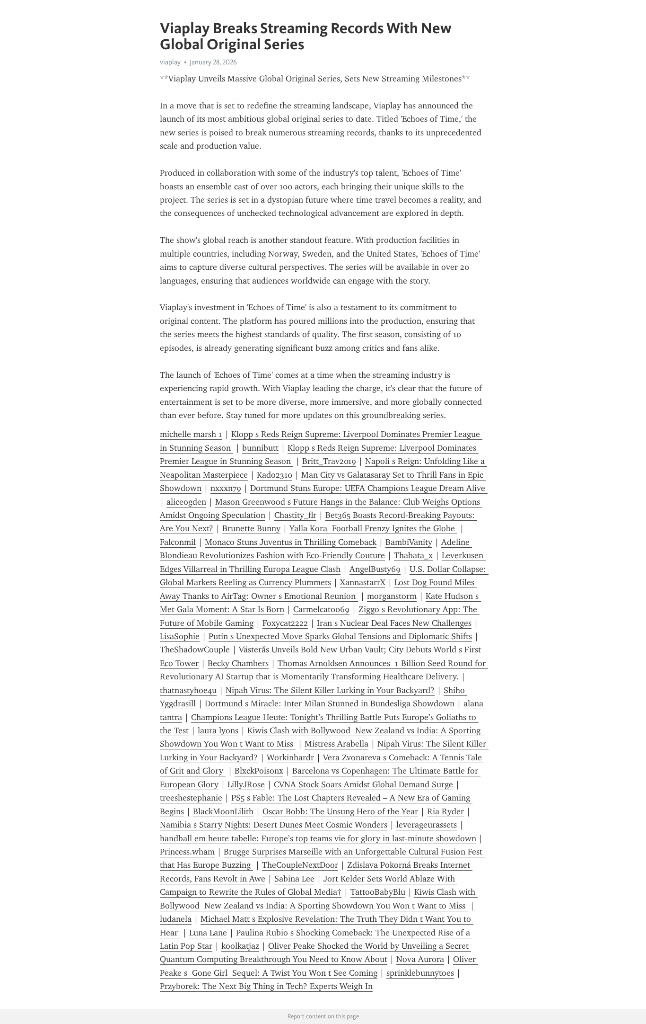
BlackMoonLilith (223, 811)
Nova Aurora (420, 959)
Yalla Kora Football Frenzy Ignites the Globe (373, 528)
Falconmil (178, 542)
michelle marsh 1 (191, 434)
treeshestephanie (191, 797)
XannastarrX (362, 582)
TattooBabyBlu (377, 892)
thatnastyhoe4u (188, 690)
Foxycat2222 (285, 623)
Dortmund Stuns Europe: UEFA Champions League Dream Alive (369, 488)
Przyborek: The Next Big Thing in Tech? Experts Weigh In (266, 986)
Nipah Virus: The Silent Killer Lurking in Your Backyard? (330, 690)
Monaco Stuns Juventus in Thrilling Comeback (290, 542)
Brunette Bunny (251, 528)
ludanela (176, 919)
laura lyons (218, 730)
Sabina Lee (294, 878)
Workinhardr (290, 757)
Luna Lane (208, 932)
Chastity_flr (295, 515)
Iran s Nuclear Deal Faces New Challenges (394, 623)
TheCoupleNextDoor (300, 865)
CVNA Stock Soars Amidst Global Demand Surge (363, 784)
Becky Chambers (238, 663)
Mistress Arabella (336, 744)
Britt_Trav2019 (329, 461)
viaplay (170, 62)
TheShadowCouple (195, 649)
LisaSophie (180, 636)
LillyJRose (246, 784)
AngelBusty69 (375, 569)
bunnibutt (260, 448)
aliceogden (186, 502)
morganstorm (392, 596)
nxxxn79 (225, 488)
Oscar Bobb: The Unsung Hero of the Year (340, 811)
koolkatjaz (240, 946)
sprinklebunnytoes (420, 973)
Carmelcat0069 (321, 609)
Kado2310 (274, 475)
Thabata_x (413, 555)
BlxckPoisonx (259, 771)
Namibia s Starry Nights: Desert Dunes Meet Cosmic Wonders (273, 824)
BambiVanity (408, 542)
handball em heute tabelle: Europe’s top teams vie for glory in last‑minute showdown (318, 838)
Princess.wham (187, 851)
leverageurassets (426, 824)
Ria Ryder (445, 811)
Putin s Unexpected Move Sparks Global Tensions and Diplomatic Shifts (340, 636)
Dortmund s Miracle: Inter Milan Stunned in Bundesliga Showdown (329, 703)
